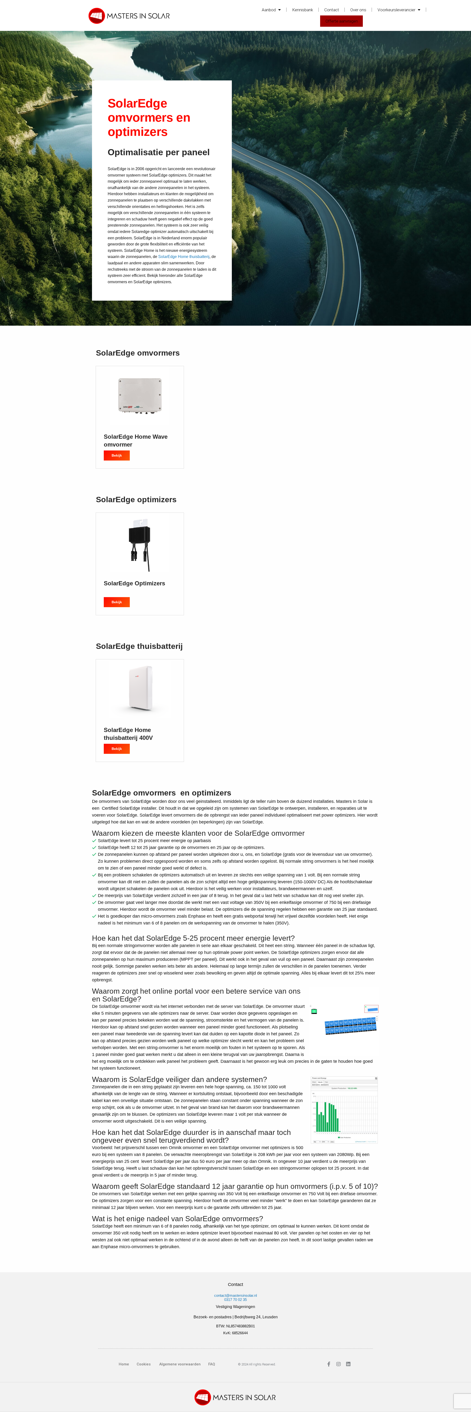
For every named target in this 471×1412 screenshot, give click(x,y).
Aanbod (269, 9)
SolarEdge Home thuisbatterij (183, 257)
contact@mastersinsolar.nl (235, 1295)
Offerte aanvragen (342, 21)
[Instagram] (338, 1364)
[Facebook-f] (328, 1364)
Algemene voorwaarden (179, 1364)
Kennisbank (302, 9)
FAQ (211, 1364)
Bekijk (121, 453)
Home (124, 1364)
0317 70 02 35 (235, 1299)
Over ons (358, 9)
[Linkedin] (348, 1364)
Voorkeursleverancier (396, 9)
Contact (331, 9)
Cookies (144, 1364)
